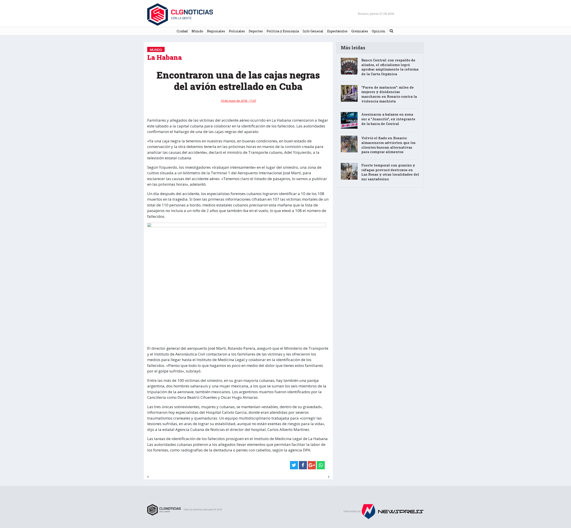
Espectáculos (337, 31)
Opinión (378, 31)
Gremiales (359, 31)
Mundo (197, 31)
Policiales (237, 31)
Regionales (216, 31)
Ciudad (182, 31)
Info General (313, 31)
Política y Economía (283, 31)
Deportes (256, 31)
